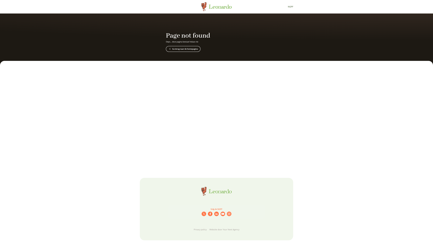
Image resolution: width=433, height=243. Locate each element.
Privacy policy (200, 229)
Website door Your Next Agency (224, 229)
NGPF (290, 6)
